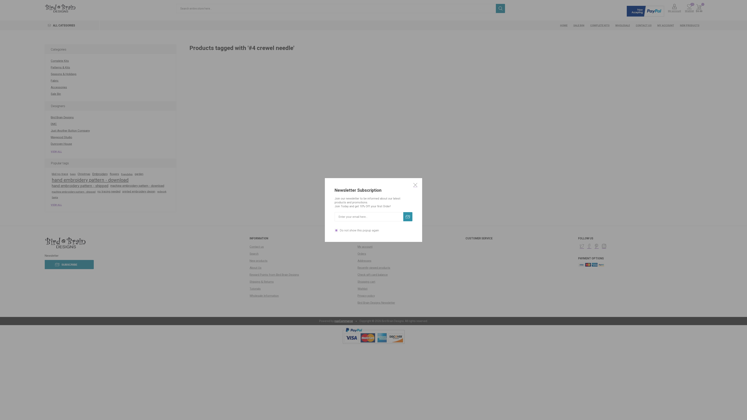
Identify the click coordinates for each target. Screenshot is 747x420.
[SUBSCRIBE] (407, 216)
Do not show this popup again (359, 230)
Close (415, 185)
